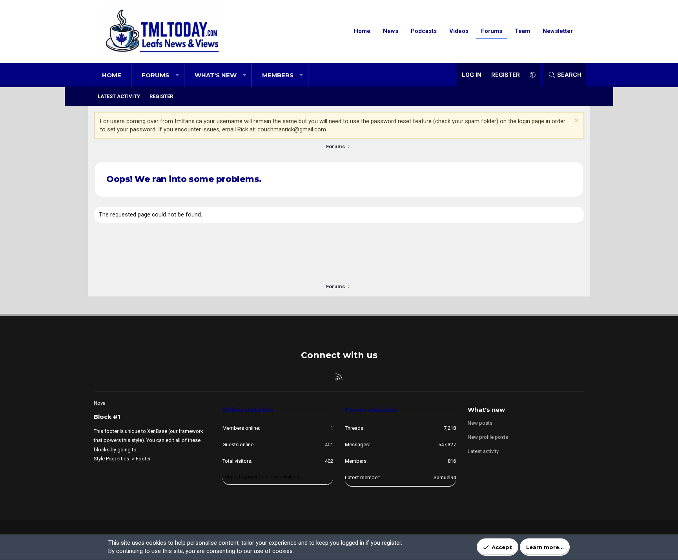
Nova (100, 403)
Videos (458, 31)
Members (277, 75)
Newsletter (558, 31)
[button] (177, 75)
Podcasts (424, 31)
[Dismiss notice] (575, 121)
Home (362, 31)
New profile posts (488, 437)
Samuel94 (445, 477)
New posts (480, 423)
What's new (216, 75)
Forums (491, 31)
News (390, 31)
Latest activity (119, 96)
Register (161, 96)
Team (522, 31)
